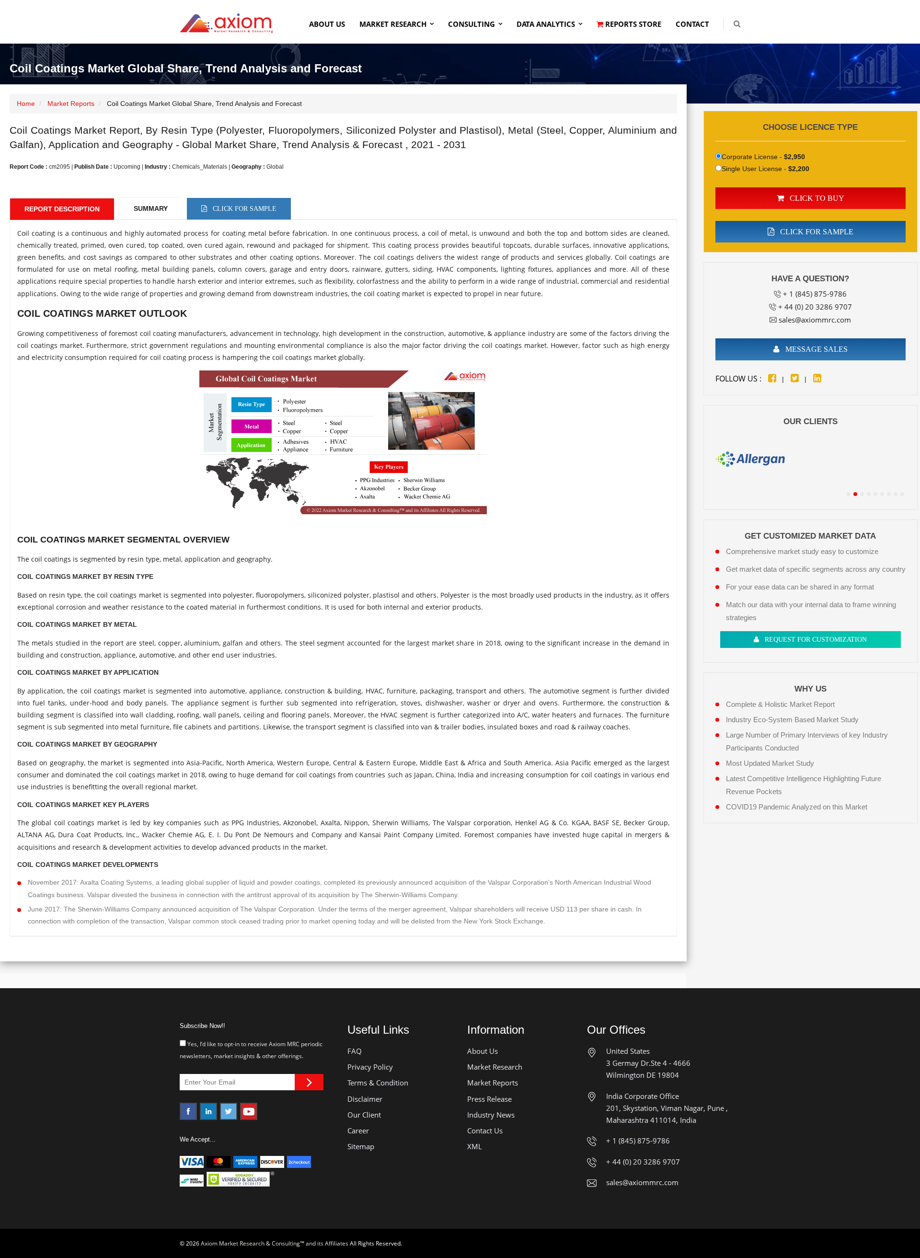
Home (26, 103)
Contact (692, 24)
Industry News (491, 1115)
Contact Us (485, 1130)
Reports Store (632, 24)
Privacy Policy (370, 1067)
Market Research (392, 24)
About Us (327, 24)
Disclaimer (364, 1099)
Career (358, 1130)
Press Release (489, 1099)
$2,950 (794, 157)
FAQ (354, 1051)
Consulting (471, 24)
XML (474, 1146)
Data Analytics (546, 24)
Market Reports (70, 103)
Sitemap (360, 1146)
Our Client (364, 1115)
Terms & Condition (377, 1082)
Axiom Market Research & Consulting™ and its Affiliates (274, 1243)
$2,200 (798, 169)
